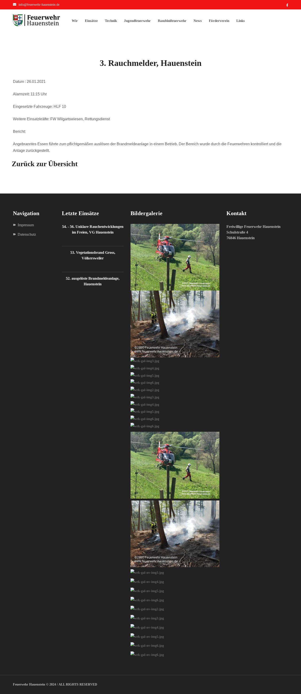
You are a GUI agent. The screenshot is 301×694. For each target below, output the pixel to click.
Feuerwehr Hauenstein (29, 684)
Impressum (26, 225)
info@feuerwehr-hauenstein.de (39, 4)
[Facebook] (287, 5)
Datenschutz (27, 234)
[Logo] (42, 20)
